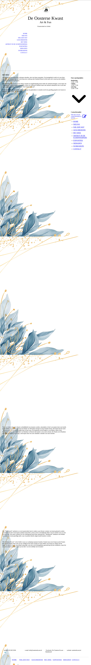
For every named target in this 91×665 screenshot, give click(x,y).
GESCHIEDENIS (22, 40)
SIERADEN (23, 48)
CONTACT (23, 52)
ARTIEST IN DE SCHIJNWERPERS (16, 44)
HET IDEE (24, 42)
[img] (45, 9)
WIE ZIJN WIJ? (22, 38)
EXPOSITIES (23, 46)
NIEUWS (24, 35)
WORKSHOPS (22, 50)
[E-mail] (5, 652)
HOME (25, 33)
